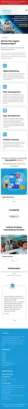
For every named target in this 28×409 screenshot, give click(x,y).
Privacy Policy (5, 362)
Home (3, 352)
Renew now (23, 1)
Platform (4, 357)
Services (4, 356)
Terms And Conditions (7, 364)
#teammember (7, 256)
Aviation (4, 359)
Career (4, 360)
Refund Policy (5, 365)
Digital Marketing (8, 197)
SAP (3, 367)
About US (4, 354)
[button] (1, 24)
